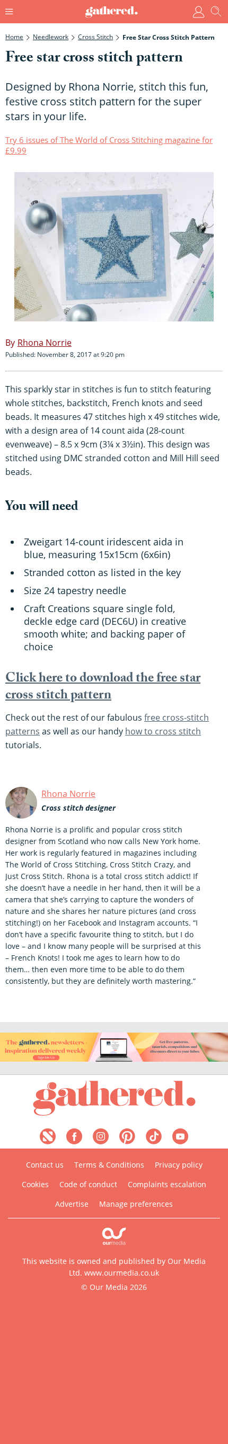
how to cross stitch (163, 731)
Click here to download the (102, 688)
